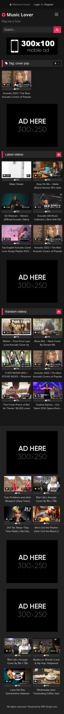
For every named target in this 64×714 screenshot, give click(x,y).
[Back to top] (53, 703)
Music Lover (19, 15)
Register (48, 4)
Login (37, 4)
